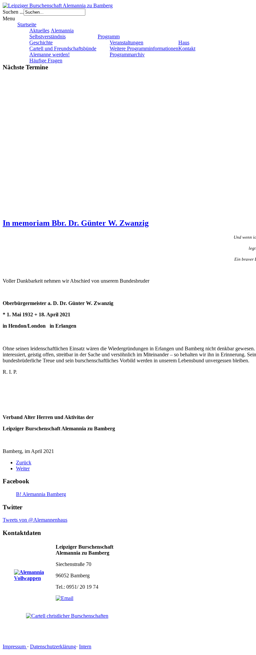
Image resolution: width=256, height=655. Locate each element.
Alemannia (62, 30)
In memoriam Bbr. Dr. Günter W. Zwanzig (76, 223)
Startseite (26, 24)
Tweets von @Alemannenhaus (35, 520)
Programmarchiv (127, 54)
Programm (109, 36)
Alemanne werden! (49, 54)
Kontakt (186, 48)
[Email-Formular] (64, 598)
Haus (183, 42)
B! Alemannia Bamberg (41, 494)
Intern (85, 646)
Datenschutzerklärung (53, 646)
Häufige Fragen (45, 60)
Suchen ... (13, 12)
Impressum (15, 646)
